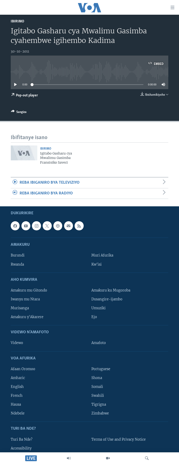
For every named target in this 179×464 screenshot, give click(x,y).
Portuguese (100, 369)
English (17, 387)
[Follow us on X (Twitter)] (47, 225)
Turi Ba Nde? (21, 439)
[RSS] (79, 225)
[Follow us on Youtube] (25, 225)
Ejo (94, 317)
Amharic (18, 378)
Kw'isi (96, 264)
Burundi (17, 255)
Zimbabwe (100, 413)
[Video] (108, 458)
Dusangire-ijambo (106, 299)
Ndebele (17, 413)
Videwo (17, 343)
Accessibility (21, 448)
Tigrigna (98, 404)
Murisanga (20, 308)
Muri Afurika (102, 255)
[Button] (19, 112)
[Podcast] (57, 225)
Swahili (97, 396)
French (17, 396)
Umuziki (98, 308)
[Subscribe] (68, 225)
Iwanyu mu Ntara (25, 299)
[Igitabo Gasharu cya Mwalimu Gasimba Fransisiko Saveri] (24, 152)
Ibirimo (17, 21)
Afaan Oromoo (23, 369)
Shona (96, 378)
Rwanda (17, 264)
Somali (97, 387)
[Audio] (69, 458)
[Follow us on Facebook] (15, 225)
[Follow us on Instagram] (36, 225)
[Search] (147, 458)
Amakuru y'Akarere (27, 317)
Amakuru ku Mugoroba (110, 290)
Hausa (16, 404)
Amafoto (98, 343)
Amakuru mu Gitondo (29, 290)
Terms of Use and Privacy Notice (118, 439)
